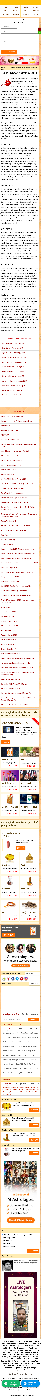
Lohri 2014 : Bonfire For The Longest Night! (16, 586)
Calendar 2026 (34, 1084)
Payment (11, 1365)
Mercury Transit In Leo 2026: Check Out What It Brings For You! (21, 1064)
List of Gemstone (25, 1341)
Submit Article (17, 1363)
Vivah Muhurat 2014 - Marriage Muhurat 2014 (17, 658)
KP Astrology (33, 1348)
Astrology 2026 (19, 1361)
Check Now (12, 766)
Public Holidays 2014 (8, 644)
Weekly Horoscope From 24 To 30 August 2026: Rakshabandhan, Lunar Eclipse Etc (21, 1051)
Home (3, 67)
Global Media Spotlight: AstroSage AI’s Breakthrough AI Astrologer (21, 1352)
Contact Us (29, 1363)
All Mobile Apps (32, 973)
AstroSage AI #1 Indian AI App (20, 1350)
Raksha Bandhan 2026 (31, 1092)
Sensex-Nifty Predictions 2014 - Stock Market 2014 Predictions (18, 508)
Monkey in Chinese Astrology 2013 (14, 381)
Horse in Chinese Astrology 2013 (13, 372)
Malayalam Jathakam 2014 (10, 582)
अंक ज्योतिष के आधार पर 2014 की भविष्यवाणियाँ (15, 451)
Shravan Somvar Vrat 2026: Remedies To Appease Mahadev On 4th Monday (21, 1046)
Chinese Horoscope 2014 (10, 456)
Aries (5, 7)
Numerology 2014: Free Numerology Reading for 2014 (18, 445)
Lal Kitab (35, 1357)
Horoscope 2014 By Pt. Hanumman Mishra (16, 421)
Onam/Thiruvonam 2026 (14, 1092)
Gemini (25, 7)
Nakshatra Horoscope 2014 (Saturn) (14, 498)
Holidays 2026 (21, 1084)
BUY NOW (5, 742)
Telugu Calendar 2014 (9, 635)
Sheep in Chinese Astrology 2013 (14, 376)
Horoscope (16, 67)
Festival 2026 (7, 1084)
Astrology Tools (33, 1361)
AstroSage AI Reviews (21, 1357)
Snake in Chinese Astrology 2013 (13, 367)
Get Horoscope (9, 52)
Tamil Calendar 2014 (8, 612)
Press (5, 1350)
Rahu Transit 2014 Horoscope (12, 493)
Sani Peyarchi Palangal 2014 (11, 465)
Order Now (33, 1251)
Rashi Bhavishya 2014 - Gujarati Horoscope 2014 (18, 554)
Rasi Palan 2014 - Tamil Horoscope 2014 (16, 558)
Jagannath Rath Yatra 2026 (11, 1087)
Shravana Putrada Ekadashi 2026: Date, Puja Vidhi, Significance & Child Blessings (21, 1055)
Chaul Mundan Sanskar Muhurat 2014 (14, 705)
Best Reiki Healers (25, 1390)
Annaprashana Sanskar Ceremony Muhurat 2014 (18, 663)
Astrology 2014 (6, 426)
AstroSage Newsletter (11, 1014)
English (7, 1029)
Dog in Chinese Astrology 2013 (13, 390)
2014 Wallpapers (7, 544)
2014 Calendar (6, 607)
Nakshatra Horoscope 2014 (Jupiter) (14, 502)
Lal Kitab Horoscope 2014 (10, 440)
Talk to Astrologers (9, 1378)
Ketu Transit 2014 (7, 474)
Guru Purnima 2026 (8, 1089)
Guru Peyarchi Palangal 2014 (11, 461)
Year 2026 (33, 1029)
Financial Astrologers (12, 1388)
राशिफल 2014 (5, 435)
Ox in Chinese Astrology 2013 (12, 348)
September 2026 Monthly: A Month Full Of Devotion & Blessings (21, 1038)
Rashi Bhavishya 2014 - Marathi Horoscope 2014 (18, 549)
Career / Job (8, 1241)
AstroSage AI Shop (10, 1341)
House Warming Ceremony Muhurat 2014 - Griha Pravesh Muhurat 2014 (18, 699)
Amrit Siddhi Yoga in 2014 (10, 679)
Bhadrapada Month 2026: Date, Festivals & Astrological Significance (21, 1033)
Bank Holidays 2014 (8, 631)
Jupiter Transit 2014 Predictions (12, 488)
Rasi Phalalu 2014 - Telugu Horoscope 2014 (17, 572)
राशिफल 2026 (21, 1359)
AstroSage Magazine (12, 1024)
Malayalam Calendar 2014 (10, 654)
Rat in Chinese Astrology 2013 (13, 343)
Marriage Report (10, 1238)
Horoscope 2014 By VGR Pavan (12, 416)
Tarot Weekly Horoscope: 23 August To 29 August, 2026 (21, 1068)
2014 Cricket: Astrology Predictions (14, 591)
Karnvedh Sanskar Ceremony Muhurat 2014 (16, 693)
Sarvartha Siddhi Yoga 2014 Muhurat (14, 684)
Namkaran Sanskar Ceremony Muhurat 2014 (17, 668)
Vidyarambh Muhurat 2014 (10, 689)
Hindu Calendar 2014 (8, 640)
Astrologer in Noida (10, 1346)
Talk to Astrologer (12, 1383)
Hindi (20, 1029)
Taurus (15, 7)
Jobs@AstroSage (29, 1368)
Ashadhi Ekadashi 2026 (29, 1087)
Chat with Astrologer (25, 1378)
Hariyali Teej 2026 (21, 1089)
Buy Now (9, 935)
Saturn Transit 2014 (8, 470)
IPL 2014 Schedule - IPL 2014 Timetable (15, 526)
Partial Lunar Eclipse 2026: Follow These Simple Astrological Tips (21, 1042)
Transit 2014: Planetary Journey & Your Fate (17, 484)
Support (17, 1368)
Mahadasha (23, 1343)
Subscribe (34, 984)
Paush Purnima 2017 (8, 521)
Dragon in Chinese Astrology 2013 (14, 362)
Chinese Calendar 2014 (9, 626)
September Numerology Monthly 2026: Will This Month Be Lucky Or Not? (21, 1073)
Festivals (7, 1079)
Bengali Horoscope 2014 (10, 577)
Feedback (5, 1363)
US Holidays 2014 (7, 617)
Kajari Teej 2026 (6, 1094)
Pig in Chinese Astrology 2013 (12, 395)
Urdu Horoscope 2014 (9, 568)
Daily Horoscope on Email (31, 1014)
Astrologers (11, 1343)
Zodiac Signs (34, 1343)
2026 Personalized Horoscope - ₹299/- (18, 1235)
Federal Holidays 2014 (9, 621)
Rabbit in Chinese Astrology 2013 (14, 357)
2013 (8, 67)
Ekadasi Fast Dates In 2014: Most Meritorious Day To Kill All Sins (19, 601)
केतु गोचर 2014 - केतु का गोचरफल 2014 (13, 479)
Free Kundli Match (26, 1346)
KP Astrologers (27, 1388)
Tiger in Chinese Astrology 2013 (13, 353)
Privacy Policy (22, 1365)
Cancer (35, 7)
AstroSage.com (29, 1395)
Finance (7, 1243)
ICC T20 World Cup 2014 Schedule (13, 530)
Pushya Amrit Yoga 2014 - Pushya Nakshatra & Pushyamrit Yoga (18, 673)
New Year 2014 (6, 535)
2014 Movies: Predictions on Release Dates (16, 595)
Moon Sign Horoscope (17, 1348)
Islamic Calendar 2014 (9, 649)
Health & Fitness (10, 1246)
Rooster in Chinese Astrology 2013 (14, 386)
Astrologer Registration (20, 1370)
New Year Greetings (8, 540)
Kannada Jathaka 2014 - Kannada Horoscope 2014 (19, 563)
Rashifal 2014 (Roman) (9, 430)
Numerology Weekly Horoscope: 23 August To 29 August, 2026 (21, 1060)
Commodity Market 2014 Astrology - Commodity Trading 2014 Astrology (19, 515)
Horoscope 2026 (8, 1359)
